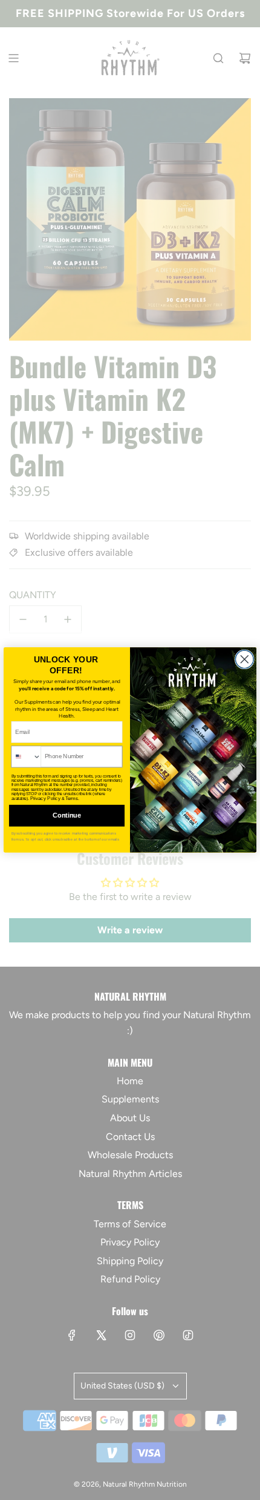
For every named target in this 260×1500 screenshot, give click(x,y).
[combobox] (26, 756)
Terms (72, 798)
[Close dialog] (244, 659)
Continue (67, 815)
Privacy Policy (45, 798)
